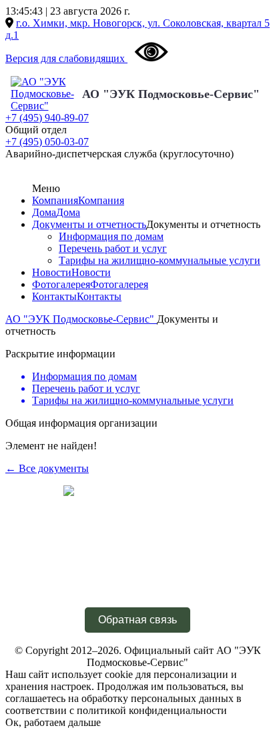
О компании (137, 555)
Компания (55, 200)
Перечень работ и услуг (113, 248)
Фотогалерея (61, 284)
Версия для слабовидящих (66, 58)
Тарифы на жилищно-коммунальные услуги (159, 260)
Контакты (54, 296)
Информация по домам (111, 236)
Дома (44, 212)
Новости (51, 272)
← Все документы (47, 468)
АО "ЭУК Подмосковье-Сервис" (171, 94)
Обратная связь (137, 619)
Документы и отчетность (89, 224)
